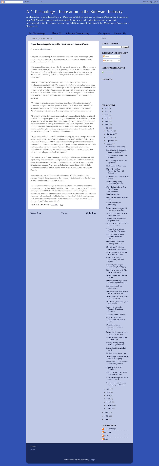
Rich (106, 439)
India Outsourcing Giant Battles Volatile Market (117, 379)
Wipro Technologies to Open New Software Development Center (60, 44)
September (111, 141)
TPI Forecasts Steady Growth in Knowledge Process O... (116, 282)
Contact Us (120, 33)
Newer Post (35, 213)
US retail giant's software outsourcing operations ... (116, 248)
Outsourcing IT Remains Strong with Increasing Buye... (117, 357)
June (108, 392)
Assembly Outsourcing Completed (114, 368)
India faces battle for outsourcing (113, 204)
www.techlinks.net (44, 49)
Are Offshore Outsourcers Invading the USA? (115, 243)
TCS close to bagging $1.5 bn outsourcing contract (116, 271)
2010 (107, 118)
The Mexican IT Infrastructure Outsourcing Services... (117, 363)
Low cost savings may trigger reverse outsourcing (116, 373)
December (110, 131)
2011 (107, 115)
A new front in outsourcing (115, 147)
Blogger (92, 460)
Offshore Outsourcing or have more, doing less (116, 214)
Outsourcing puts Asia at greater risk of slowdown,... (117, 297)
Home (64, 213)
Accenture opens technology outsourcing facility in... (116, 384)
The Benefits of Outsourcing (116, 166)
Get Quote (104, 33)
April (109, 399)
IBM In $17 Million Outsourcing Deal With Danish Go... (115, 171)
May (108, 395)
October (110, 137)
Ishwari (107, 435)
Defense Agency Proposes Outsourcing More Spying (116, 266)
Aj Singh (107, 432)
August (109, 144)
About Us (56, 33)
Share (104, 38)
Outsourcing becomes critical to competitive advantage (117, 333)
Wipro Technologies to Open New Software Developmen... (116, 189)
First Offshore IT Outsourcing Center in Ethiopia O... (116, 151)
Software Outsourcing (77, 33)
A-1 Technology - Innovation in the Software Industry (74, 11)
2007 (107, 128)
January (109, 409)
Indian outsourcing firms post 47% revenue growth (116, 253)
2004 (107, 419)
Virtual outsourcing (113, 194)
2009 (107, 121)
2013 (107, 108)
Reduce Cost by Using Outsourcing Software (114, 183)
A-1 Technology (37, 33)
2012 (107, 112)
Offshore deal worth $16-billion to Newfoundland (117, 225)
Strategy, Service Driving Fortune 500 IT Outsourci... (117, 230)
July (108, 389)
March (109, 402)
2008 (107, 125)
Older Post (91, 213)
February (110, 405)
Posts (107, 56)
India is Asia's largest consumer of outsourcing (117, 338)
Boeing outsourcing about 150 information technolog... (116, 209)
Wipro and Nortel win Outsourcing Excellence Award (115, 320)
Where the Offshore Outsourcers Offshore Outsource (114, 327)
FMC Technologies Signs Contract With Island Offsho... (115, 236)
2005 (107, 416)
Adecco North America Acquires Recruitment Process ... (114, 309)
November (110, 134)
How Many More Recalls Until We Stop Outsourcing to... (117, 292)
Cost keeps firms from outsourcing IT (114, 287)
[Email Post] (61, 204)
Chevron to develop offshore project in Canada (116, 220)
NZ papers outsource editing (116, 314)
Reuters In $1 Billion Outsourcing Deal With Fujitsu (115, 259)
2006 (107, 413)
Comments (109, 61)
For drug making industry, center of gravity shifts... (115, 344)
